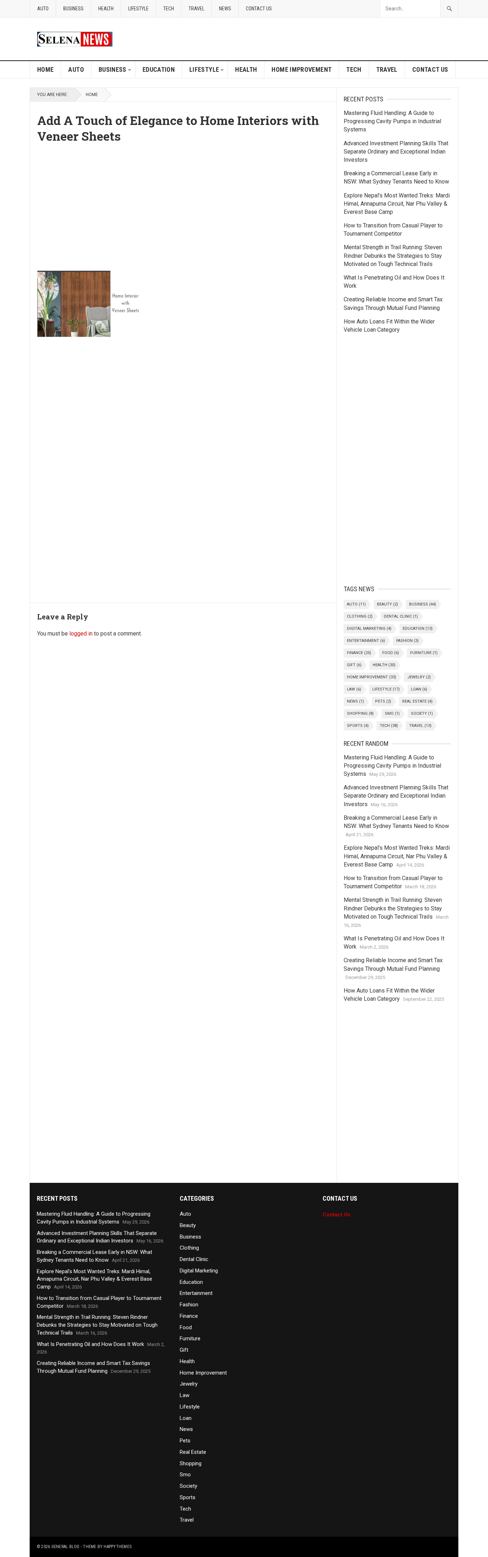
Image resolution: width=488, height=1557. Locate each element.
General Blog (65, 1546)
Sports (358, 725)
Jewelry (419, 677)
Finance (359, 653)
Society (422, 713)
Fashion (407, 640)
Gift (354, 665)
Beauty (387, 604)
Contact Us (259, 8)
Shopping (360, 713)
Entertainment (366, 640)
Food (390, 653)
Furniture (424, 653)
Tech (168, 8)
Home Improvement (302, 69)
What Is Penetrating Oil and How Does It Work (90, 1344)
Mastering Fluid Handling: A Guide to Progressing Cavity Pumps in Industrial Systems (392, 121)
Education (159, 69)
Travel (196, 8)
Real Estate (417, 701)
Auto (43, 8)
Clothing (360, 616)
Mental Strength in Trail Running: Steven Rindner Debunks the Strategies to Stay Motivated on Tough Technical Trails (393, 255)
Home (45, 69)
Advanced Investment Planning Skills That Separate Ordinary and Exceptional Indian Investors (396, 151)
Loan (419, 689)
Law (354, 689)
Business (73, 8)
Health (106, 8)
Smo (392, 713)
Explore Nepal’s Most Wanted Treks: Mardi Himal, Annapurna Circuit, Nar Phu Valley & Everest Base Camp (397, 203)
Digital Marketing (369, 628)
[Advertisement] (183, 204)
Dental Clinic (401, 616)
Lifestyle (138, 8)
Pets (383, 701)
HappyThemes (117, 1546)
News (225, 8)
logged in (81, 633)
